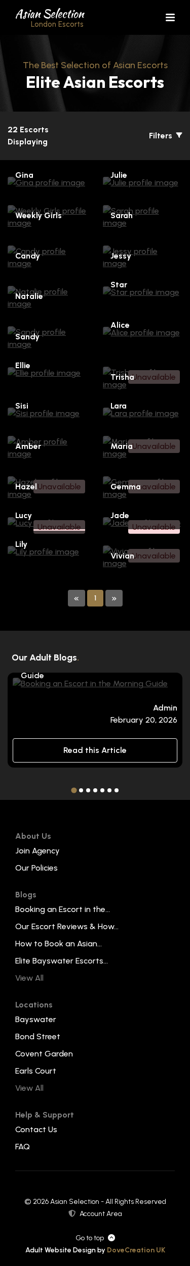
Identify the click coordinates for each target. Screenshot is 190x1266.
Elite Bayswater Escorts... (61, 961)
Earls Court (35, 1071)
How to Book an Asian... (58, 943)
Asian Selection (49, 17)
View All (29, 978)
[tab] (74, 790)
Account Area (101, 1213)
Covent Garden (44, 1053)
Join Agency (37, 850)
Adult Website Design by (95, 1250)
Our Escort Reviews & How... (67, 926)
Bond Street (37, 1036)
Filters (161, 135)
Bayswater (35, 1019)
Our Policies (36, 868)
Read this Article (95, 750)
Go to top (89, 1238)
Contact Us (36, 1129)
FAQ (22, 1146)
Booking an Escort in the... (62, 909)
